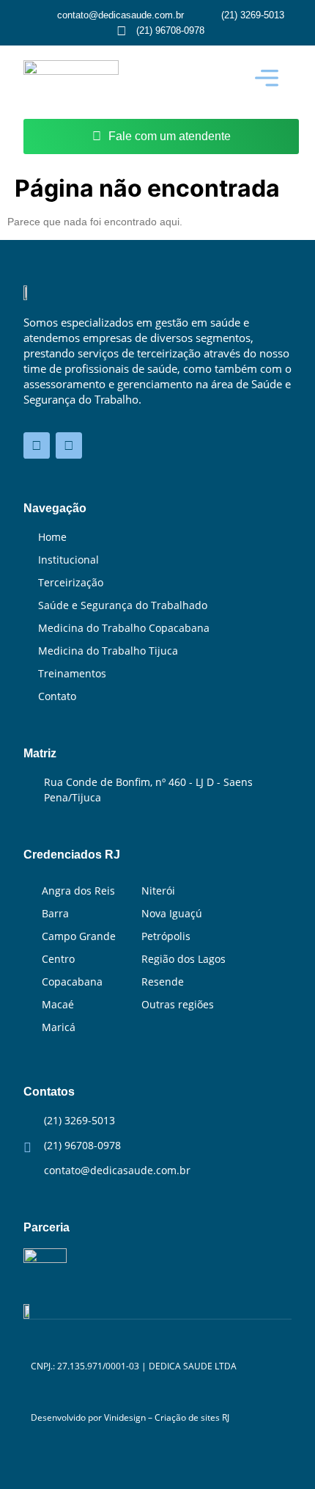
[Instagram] (69, 445)
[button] (266, 78)
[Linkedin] (36, 445)
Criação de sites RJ (192, 1417)
